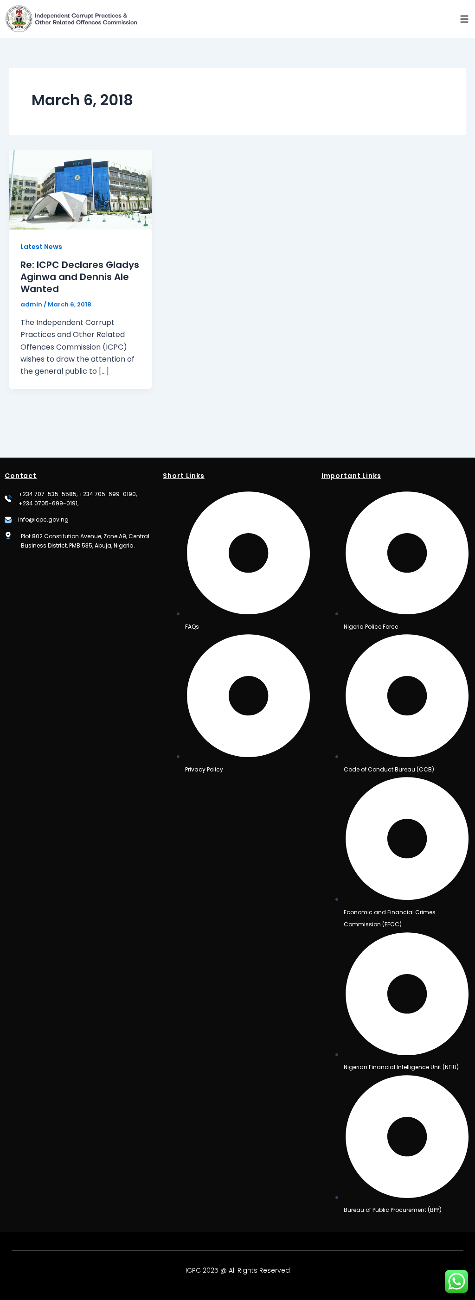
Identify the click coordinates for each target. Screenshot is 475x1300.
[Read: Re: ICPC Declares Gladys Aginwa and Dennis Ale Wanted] (80, 189)
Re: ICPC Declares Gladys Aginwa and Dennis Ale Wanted (79, 276)
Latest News (41, 246)
